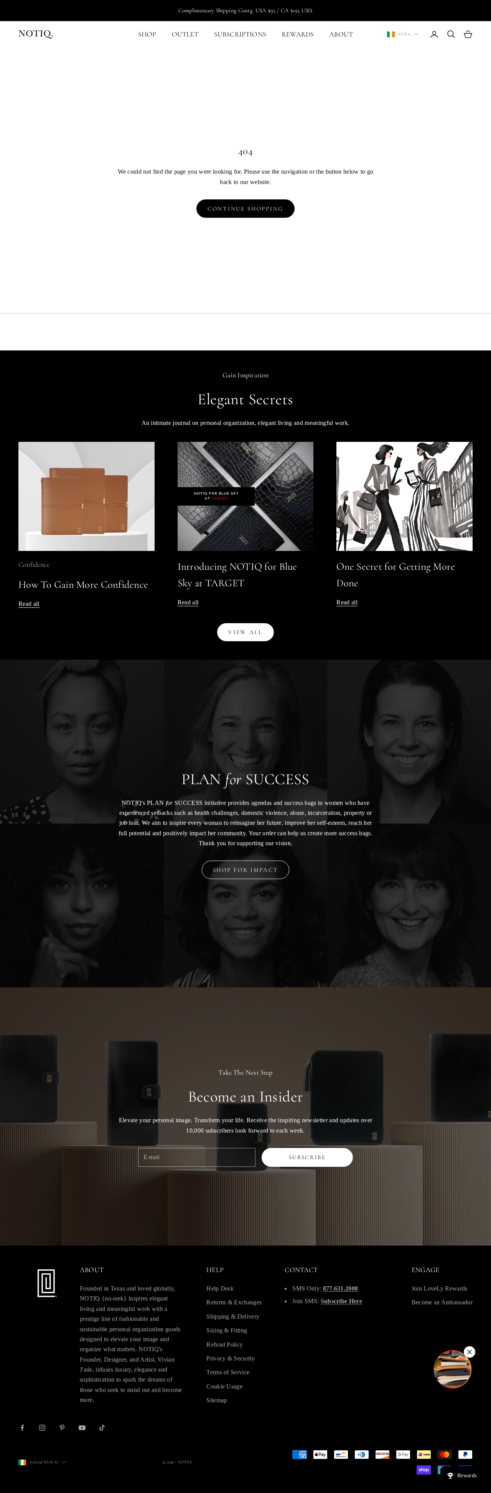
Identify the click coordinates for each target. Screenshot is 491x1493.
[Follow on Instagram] (42, 1428)
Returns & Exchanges (234, 1302)
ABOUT (341, 34)
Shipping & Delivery (232, 1316)
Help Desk (220, 1288)
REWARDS (298, 34)
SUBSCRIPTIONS (240, 34)
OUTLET (185, 34)
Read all (29, 604)
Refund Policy (224, 1344)
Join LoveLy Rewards (440, 1288)
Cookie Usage (224, 1386)
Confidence (33, 564)
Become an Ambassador (442, 1302)
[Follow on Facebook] (22, 1428)
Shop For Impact (245, 869)
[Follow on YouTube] (82, 1428)
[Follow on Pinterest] (62, 1428)
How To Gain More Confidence (83, 584)
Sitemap (216, 1400)
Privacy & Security (230, 1358)
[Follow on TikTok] (102, 1428)
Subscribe (307, 1157)
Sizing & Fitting (226, 1330)
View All (245, 632)
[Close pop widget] (469, 1352)
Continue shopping (245, 208)
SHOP (147, 34)
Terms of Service (227, 1372)
